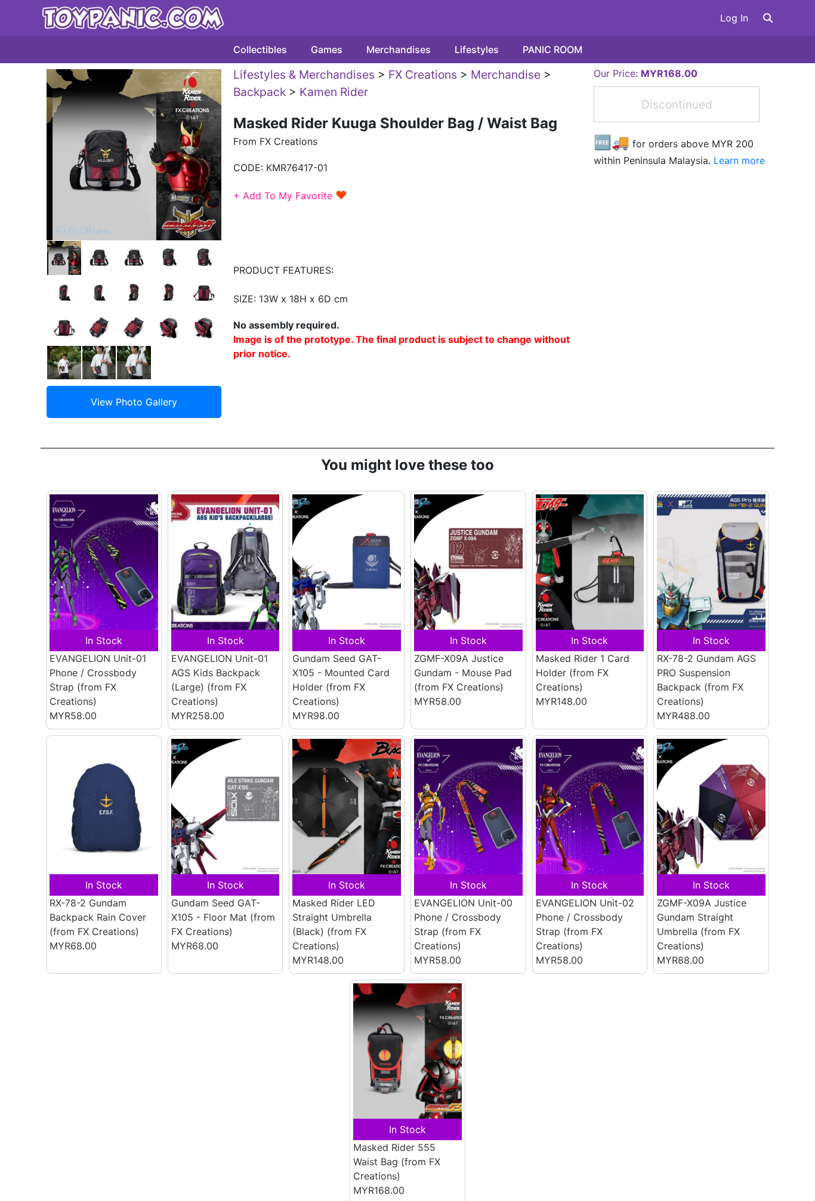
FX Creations (422, 74)
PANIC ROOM (552, 49)
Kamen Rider (334, 92)
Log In (734, 18)
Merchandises (398, 49)
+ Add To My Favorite (290, 196)
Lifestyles (477, 49)
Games (326, 49)
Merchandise (506, 74)
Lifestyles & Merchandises (304, 74)
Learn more (739, 160)
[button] (768, 18)
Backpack (259, 92)
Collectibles (260, 49)
